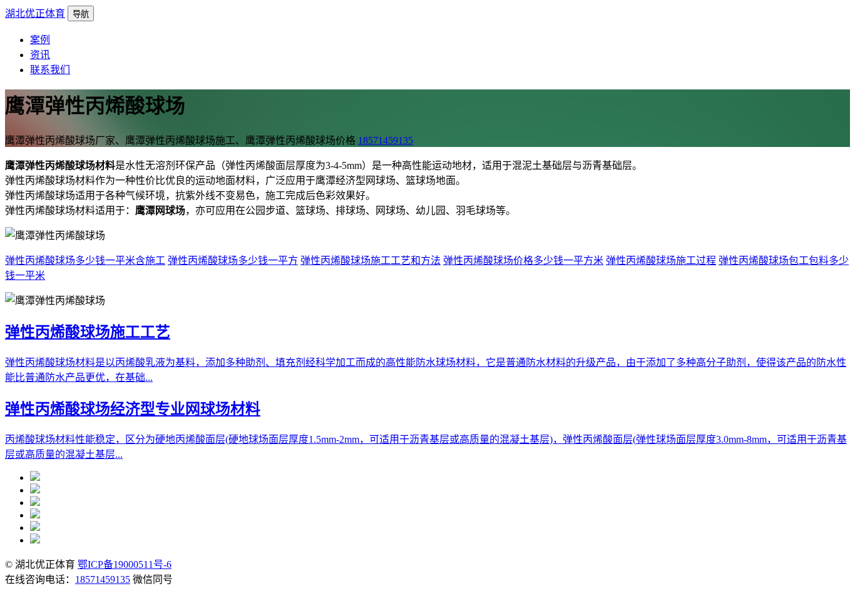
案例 (40, 39)
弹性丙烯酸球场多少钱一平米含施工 (85, 260)
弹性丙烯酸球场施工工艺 (87, 332)
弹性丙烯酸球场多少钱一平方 (233, 260)
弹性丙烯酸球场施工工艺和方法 (370, 260)
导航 (81, 14)
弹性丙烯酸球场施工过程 (661, 260)
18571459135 (385, 140)
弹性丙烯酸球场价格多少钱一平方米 (523, 260)
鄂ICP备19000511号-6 (125, 564)
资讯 (40, 54)
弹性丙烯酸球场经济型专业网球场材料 (132, 409)
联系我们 (50, 69)
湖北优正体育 (35, 13)
